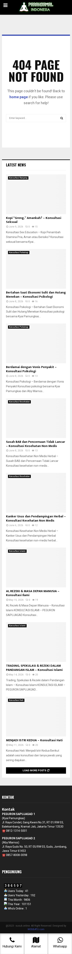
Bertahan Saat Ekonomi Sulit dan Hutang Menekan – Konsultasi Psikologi (36, 294)
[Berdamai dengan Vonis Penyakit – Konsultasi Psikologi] (36, 343)
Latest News (16, 164)
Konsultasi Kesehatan (19, 402)
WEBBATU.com (36, 929)
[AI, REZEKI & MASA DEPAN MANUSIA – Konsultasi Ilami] (36, 567)
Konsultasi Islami (17, 551)
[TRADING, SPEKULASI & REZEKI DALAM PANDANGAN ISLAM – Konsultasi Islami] (36, 642)
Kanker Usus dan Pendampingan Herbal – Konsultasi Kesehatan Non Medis (36, 518)
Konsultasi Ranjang (18, 178)
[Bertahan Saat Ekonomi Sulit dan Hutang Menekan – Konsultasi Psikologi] (36, 269)
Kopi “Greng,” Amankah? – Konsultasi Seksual (33, 220)
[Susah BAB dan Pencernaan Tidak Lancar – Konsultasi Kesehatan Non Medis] (36, 418)
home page (18, 97)
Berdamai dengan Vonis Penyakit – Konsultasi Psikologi (31, 369)
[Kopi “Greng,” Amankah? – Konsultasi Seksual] (36, 194)
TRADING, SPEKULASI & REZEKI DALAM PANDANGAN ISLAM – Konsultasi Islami (34, 668)
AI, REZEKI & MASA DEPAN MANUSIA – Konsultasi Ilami (32, 593)
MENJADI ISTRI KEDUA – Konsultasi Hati (34, 740)
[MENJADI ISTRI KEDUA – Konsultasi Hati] (36, 716)
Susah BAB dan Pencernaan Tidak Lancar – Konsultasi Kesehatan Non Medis (35, 444)
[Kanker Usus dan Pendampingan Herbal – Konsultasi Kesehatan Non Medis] (36, 493)
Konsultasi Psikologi (18, 252)
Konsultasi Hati (16, 700)
